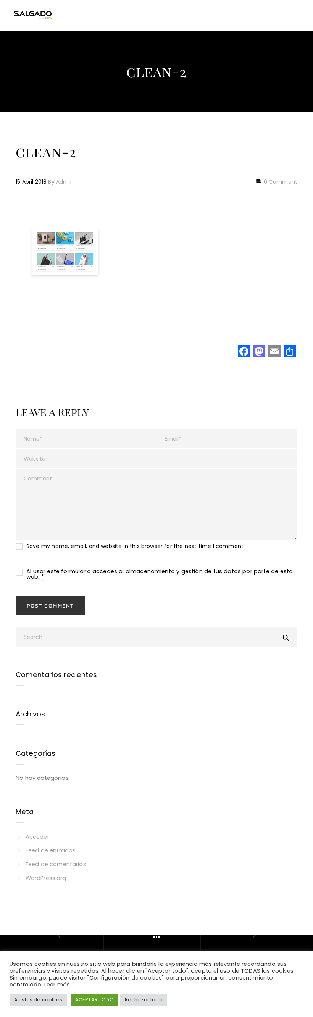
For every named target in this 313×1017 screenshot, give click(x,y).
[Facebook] (244, 352)
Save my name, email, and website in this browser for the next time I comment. (135, 546)
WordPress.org (46, 878)
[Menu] (297, 15)
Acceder (37, 837)
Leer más (57, 984)
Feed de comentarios (56, 864)
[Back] (156, 934)
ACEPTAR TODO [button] (94, 999)
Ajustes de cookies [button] (38, 999)
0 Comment (279, 182)
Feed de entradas (51, 850)
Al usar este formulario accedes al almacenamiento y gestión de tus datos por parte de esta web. (159, 574)
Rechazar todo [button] (144, 999)
